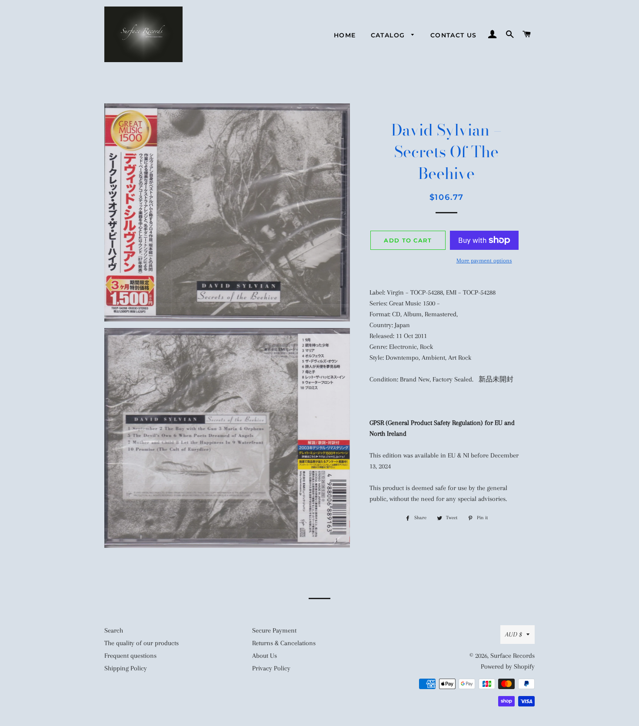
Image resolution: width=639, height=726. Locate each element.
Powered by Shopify (508, 666)
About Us (264, 656)
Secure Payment (274, 630)
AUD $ (513, 634)
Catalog (389, 35)
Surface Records (512, 656)
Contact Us (453, 35)
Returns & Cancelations (284, 643)
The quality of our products (141, 643)
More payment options (484, 260)
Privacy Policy (271, 668)
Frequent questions (130, 656)
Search (113, 630)
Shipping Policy (125, 668)
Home (345, 35)
